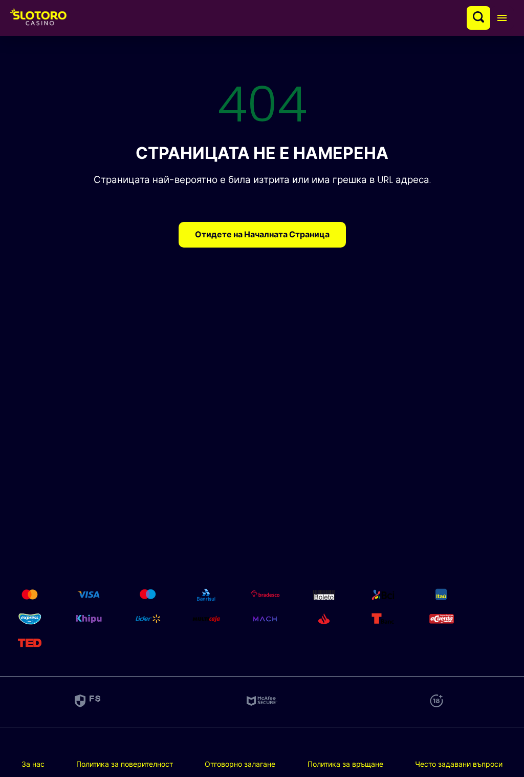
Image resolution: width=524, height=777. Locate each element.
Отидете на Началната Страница (262, 234)
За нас (33, 764)
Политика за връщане (345, 764)
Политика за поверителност (124, 764)
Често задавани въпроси (459, 764)
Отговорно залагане (240, 764)
